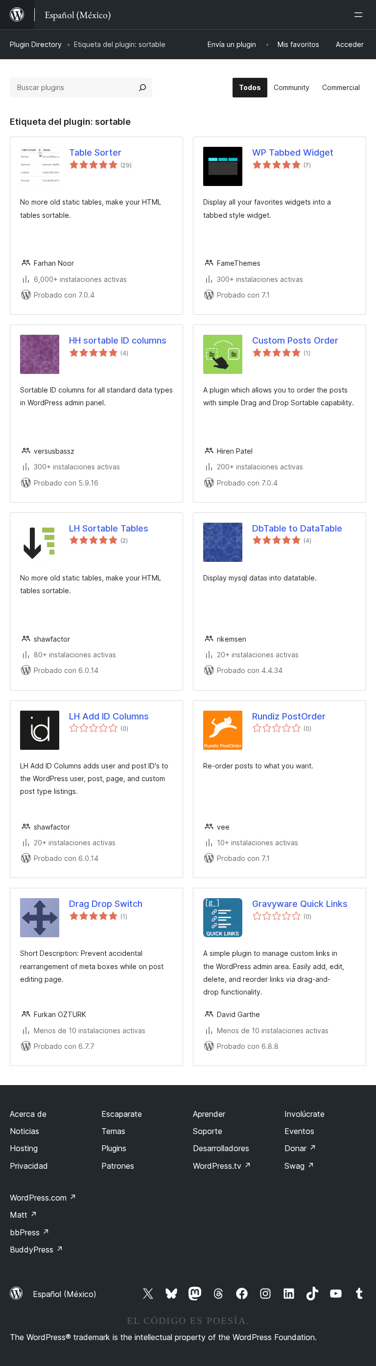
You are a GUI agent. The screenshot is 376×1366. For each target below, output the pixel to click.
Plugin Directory (36, 44)
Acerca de (28, 1114)
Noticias (24, 1131)
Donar (300, 1148)
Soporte (207, 1131)
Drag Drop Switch (105, 904)
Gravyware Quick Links (300, 904)
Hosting (24, 1148)
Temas (113, 1131)
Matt (23, 1215)
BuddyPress (36, 1249)
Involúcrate (304, 1114)
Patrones (117, 1166)
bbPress (29, 1232)
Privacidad (29, 1166)
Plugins (113, 1148)
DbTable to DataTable (297, 528)
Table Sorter (95, 152)
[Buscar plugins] (142, 87)
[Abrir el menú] (360, 14)
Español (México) (64, 1294)
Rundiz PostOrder (289, 716)
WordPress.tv (222, 1166)
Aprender (209, 1114)
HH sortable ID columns (117, 340)
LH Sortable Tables (108, 528)
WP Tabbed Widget (292, 152)
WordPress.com (43, 1198)
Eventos (299, 1131)
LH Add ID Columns (109, 716)
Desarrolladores (221, 1148)
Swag (299, 1166)
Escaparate (121, 1114)
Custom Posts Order (295, 340)
